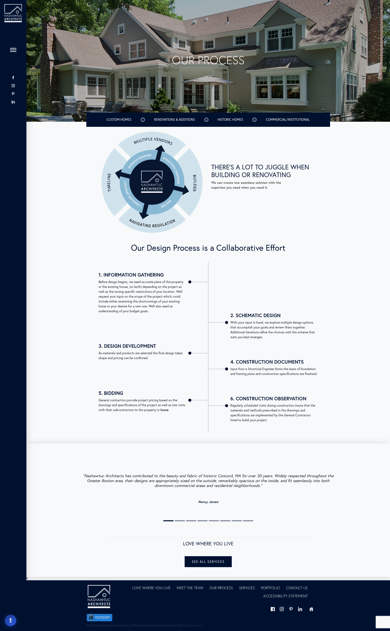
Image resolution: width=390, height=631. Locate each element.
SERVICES (247, 588)
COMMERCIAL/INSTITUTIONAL (288, 119)
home (164, 410)
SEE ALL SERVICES (208, 562)
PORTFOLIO (270, 588)
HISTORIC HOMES (230, 119)
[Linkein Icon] (13, 102)
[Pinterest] (13, 94)
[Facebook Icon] (13, 77)
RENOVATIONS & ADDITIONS (174, 119)
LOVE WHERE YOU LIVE (151, 588)
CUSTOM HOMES (119, 119)
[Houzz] (13, 110)
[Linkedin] (300, 609)
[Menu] (13, 50)
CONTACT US (297, 588)
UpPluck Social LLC (190, 625)
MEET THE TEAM (190, 588)
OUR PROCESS (221, 588)
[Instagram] (13, 86)
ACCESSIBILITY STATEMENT (285, 596)
